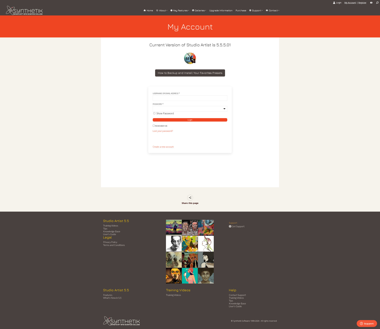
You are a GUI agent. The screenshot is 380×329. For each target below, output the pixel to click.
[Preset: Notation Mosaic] (206, 276)
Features (107, 294)
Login (338, 2)
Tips (105, 228)
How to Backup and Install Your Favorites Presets (190, 72)
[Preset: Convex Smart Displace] (206, 228)
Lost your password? (163, 131)
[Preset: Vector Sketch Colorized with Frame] (174, 276)
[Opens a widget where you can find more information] (367, 324)
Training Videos (110, 225)
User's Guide (109, 234)
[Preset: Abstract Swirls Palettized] (174, 260)
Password (158, 104)
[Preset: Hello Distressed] (190, 228)
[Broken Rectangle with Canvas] (190, 244)
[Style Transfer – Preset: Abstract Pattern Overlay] (190, 260)
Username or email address (166, 93)
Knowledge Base (111, 231)
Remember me (161, 126)
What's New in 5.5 (112, 297)
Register (362, 2)
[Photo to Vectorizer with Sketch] (190, 276)
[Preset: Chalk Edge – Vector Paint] (206, 244)
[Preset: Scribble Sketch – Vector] (174, 244)
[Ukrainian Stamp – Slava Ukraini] (174, 228)
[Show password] (224, 109)
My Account (350, 2)
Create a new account (163, 146)
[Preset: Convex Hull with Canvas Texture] (206, 260)
